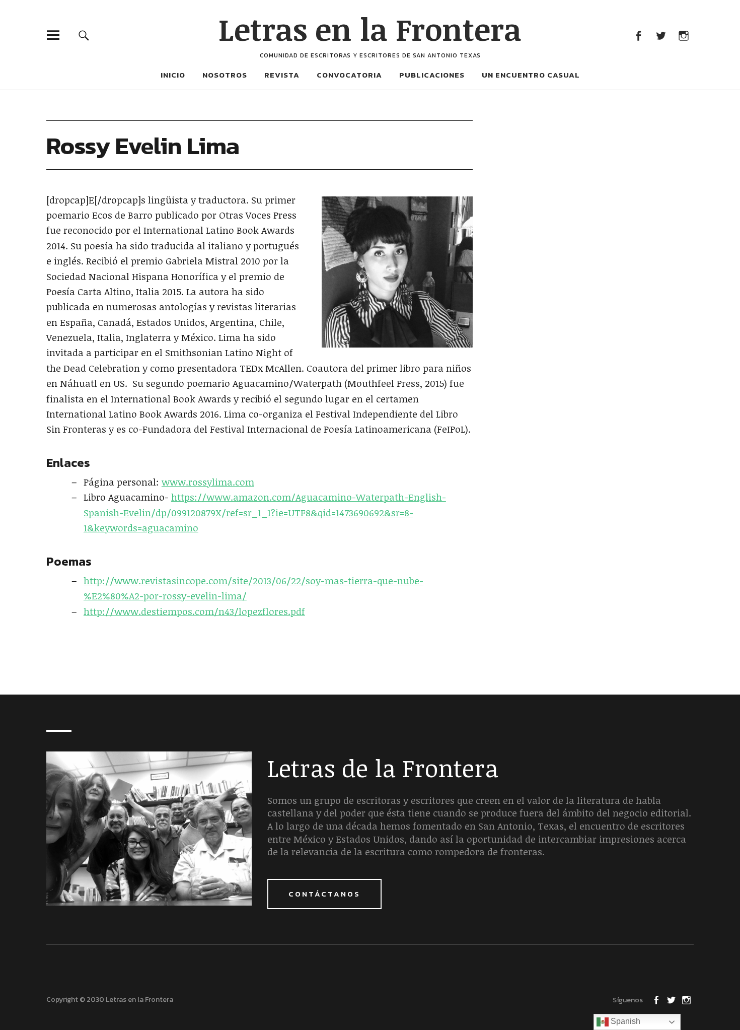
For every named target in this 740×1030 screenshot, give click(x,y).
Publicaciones (432, 75)
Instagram (683, 35)
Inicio (173, 75)
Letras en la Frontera (370, 28)
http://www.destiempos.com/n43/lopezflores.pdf (194, 611)
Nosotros (224, 75)
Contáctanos (324, 894)
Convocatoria (349, 75)
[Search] (83, 35)
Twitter (660, 35)
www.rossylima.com (208, 482)
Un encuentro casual (531, 75)
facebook (638, 35)
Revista (282, 75)
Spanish (624, 1021)
